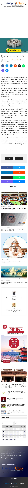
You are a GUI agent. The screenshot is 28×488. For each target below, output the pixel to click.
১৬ (11, 434)
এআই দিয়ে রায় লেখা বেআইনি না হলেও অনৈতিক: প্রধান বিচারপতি (15, 399)
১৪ (3, 434)
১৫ (6, 434)
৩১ (14, 439)
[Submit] (15, 65)
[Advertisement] (14, 24)
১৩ (24, 431)
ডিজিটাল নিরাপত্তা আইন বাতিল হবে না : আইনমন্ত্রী (14, 310)
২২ (6, 436)
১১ (17, 431)
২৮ (3, 439)
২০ (24, 434)
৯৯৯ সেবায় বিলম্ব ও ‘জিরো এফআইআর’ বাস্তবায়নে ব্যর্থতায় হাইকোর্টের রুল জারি (12, 262)
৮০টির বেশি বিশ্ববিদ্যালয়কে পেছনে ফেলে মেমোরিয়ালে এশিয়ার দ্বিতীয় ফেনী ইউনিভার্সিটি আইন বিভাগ (16, 393)
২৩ (11, 436)
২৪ (14, 436)
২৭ (24, 436)
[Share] (2, 65)
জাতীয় (2, 227)
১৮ (17, 434)
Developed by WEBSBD (14, 486)
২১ (3, 436)
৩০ (11, 439)
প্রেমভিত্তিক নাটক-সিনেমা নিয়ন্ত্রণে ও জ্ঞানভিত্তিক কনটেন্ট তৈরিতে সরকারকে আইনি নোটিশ (12, 230)
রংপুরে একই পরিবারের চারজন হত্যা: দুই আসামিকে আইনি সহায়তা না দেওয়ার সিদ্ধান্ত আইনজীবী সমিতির (13, 386)
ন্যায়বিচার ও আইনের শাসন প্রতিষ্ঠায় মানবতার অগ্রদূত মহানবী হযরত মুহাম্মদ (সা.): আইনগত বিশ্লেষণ (16, 412)
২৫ (17, 436)
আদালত (8, 150)
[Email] (19, 65)
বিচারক (12, 150)
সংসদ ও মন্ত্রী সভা (4, 206)
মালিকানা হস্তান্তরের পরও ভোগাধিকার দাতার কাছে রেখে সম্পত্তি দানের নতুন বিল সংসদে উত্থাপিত (13, 209)
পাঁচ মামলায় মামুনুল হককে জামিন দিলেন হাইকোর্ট (14, 298)
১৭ (14, 434)
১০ (14, 431)
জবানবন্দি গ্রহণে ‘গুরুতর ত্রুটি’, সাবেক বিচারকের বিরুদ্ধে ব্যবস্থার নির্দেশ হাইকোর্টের (14, 283)
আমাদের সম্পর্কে (14, 478)
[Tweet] (6, 65)
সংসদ (16, 150)
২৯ (7, 439)
